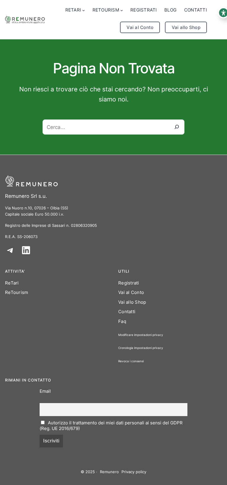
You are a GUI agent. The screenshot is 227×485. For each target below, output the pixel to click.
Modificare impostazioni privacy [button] (140, 335)
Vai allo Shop (186, 27)
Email (45, 391)
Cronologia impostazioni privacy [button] (140, 348)
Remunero (109, 471)
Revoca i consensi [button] (131, 361)
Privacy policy (133, 471)
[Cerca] (177, 127)
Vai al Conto (140, 27)
